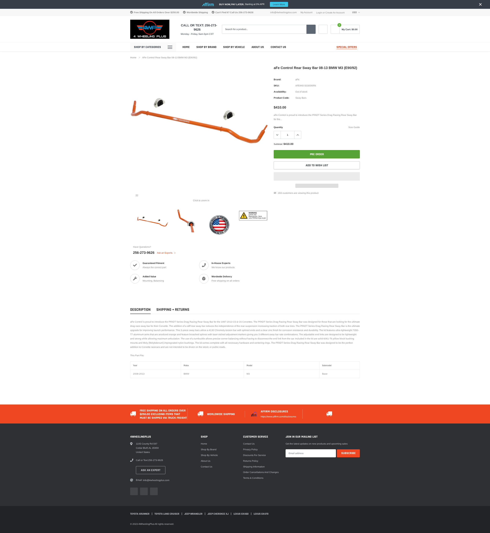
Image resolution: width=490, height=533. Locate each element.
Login (319, 12)
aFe (297, 79)
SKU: (276, 85)
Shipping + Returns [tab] (172, 309)
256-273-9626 (245, 12)
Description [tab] (140, 309)
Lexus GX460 (241, 514)
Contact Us (278, 47)
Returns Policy (250, 461)
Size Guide (354, 127)
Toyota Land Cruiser (167, 514)
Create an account (335, 12)
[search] (311, 29)
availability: (280, 91)
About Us (258, 47)
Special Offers (346, 47)
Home (186, 47)
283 (280, 193)
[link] (323, 29)
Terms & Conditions (253, 478)
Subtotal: (278, 144)
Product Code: (281, 98)
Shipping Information (254, 466)
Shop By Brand (206, 47)
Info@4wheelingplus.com (283, 12)
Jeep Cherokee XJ (218, 514)
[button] (317, 176)
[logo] (149, 29)
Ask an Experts (165, 252)
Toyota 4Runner (140, 514)
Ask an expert (150, 470)
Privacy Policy (250, 449)
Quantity (278, 127)
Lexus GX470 (261, 514)
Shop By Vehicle (234, 47)
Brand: (277, 79)
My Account (306, 12)
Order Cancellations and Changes (261, 472)
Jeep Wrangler (193, 514)
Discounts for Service (254, 455)
